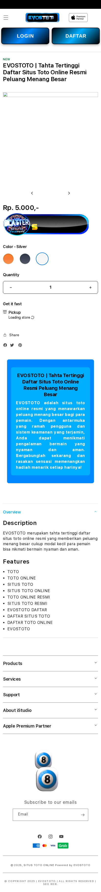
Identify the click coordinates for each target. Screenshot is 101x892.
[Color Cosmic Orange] (8, 258)
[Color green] (25, 258)
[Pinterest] (21, 346)
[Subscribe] (82, 815)
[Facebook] (6, 346)
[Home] (42, 17)
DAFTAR (75, 36)
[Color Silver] (42, 259)
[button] (6, 17)
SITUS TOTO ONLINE (39, 865)
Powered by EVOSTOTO (72, 865)
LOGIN (25, 36)
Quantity (11, 274)
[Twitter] (13, 346)
